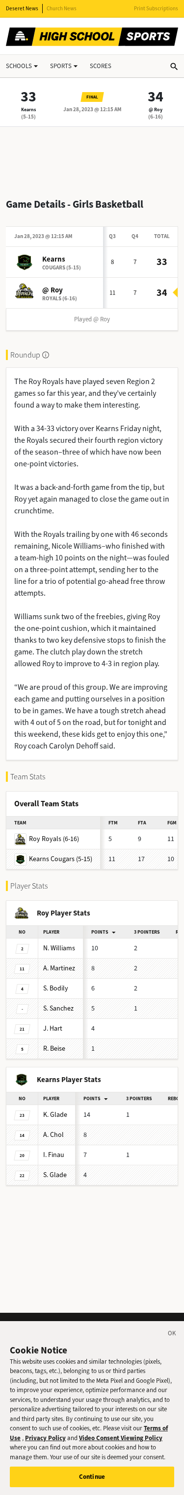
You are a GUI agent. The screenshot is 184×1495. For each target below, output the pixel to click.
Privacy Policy (45, 1438)
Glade (55, 1114)
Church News (62, 8)
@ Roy (155, 109)
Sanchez (58, 1008)
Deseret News (22, 8)
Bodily (55, 988)
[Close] (172, 1335)
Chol (53, 1134)
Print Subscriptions (156, 8)
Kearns (28, 109)
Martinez (59, 968)
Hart (52, 1028)
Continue (92, 1476)
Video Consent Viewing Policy (120, 1438)
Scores (100, 66)
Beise (54, 1048)
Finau (53, 1154)
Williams (59, 948)
